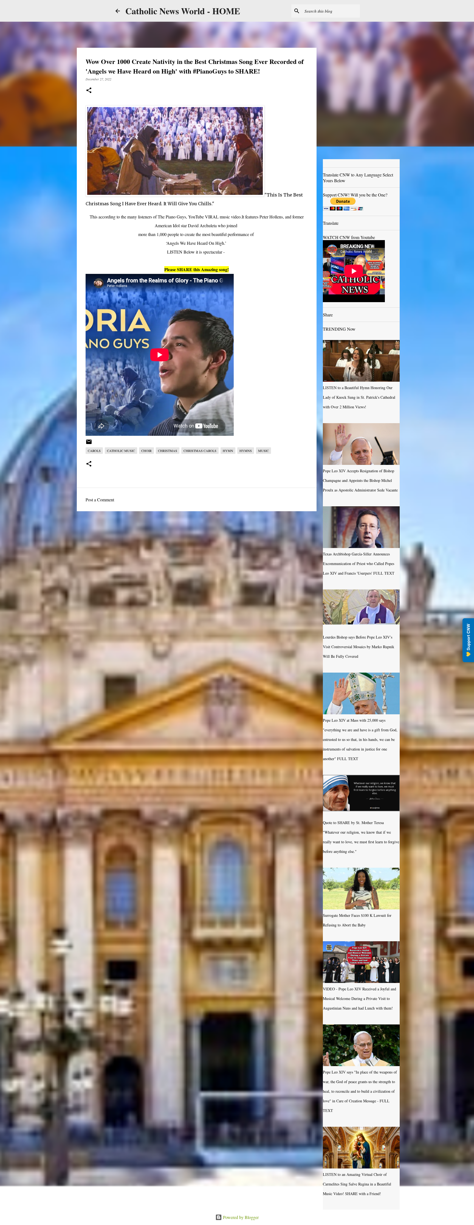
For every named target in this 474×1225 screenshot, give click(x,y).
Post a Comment (100, 499)
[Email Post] (89, 444)
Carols (94, 450)
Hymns (245, 450)
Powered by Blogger (240, 1217)
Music (263, 450)
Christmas (167, 450)
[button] (89, 90)
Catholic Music (121, 450)
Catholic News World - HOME (182, 10)
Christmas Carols (200, 450)
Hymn (228, 450)
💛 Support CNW (468, 640)
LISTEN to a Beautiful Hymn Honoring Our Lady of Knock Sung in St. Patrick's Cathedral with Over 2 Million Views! (359, 397)
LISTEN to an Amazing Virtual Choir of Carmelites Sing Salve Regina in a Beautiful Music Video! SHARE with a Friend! (357, 1184)
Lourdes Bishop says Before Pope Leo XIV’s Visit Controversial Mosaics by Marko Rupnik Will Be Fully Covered (358, 646)
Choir (146, 450)
